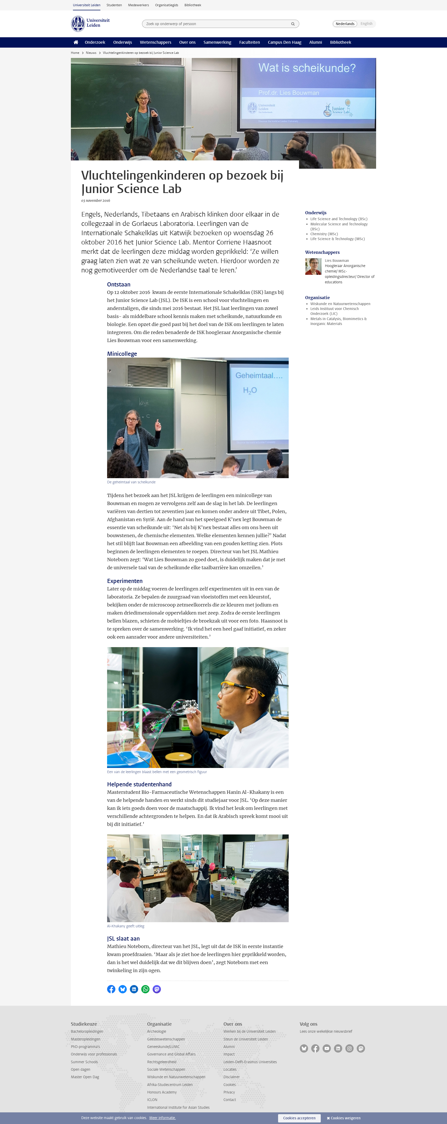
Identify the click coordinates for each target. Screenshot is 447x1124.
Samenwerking (217, 42)
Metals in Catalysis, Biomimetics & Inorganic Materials (338, 321)
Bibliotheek (192, 5)
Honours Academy (162, 1092)
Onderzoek (95, 42)
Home (75, 53)
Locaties (230, 1069)
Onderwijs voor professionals (94, 1054)
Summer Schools (84, 1062)
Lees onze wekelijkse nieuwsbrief (326, 1031)
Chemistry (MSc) (324, 234)
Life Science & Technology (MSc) (337, 238)
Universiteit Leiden (86, 5)
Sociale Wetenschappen (166, 1069)
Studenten (114, 5)
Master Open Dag (85, 1077)
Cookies (230, 1084)
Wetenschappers (155, 42)
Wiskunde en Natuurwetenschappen (340, 303)
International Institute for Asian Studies (178, 1107)
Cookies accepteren (299, 1118)
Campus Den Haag (284, 42)
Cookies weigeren (346, 1118)
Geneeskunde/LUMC (163, 1046)
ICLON (152, 1099)
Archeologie (156, 1031)
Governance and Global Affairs (171, 1054)
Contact (230, 1099)
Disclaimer (232, 1077)
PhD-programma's (85, 1046)
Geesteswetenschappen (166, 1039)
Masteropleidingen (85, 1039)
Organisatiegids (166, 5)
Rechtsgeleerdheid (161, 1062)
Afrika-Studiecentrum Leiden (170, 1084)
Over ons (187, 42)
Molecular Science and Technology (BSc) (339, 227)
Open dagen (80, 1069)
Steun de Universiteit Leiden (246, 1039)
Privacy (229, 1092)
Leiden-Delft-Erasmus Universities (250, 1062)
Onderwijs (122, 42)
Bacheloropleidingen (87, 1031)
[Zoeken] (293, 24)
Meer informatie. (162, 1117)
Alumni (315, 42)
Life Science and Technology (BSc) (339, 219)
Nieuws (91, 53)
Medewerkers (138, 5)
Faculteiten (249, 42)
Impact (229, 1054)
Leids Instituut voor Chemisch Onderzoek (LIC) (334, 311)
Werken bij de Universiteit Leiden (250, 1031)
